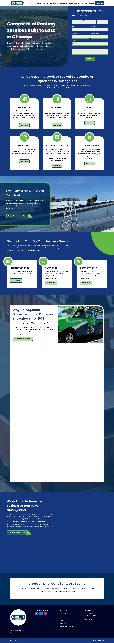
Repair (62, 620)
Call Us (100, 3)
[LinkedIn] (36, 613)
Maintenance (64, 623)
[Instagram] (45, 613)
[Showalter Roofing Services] (17, 3)
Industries (63, 3)
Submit (90, 58)
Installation (63, 613)
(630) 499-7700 (89, 619)
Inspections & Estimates (67, 627)
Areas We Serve (74, 3)
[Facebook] (41, 613)
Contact (92, 3)
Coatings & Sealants (66, 630)
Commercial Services (38, 3)
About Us (84, 3)
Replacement (64, 617)
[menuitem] (94, 640)
